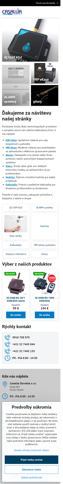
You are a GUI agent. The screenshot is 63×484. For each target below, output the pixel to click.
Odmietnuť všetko (31, 469)
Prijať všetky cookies (32, 459)
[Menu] (56, 11)
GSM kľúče (11, 140)
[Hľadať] (39, 11)
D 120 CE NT (44, 297)
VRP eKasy (11, 147)
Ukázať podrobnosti (31, 477)
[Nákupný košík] (48, 11)
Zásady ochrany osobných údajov (31, 450)
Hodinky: (10, 177)
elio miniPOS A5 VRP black (16, 299)
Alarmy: (10, 155)
